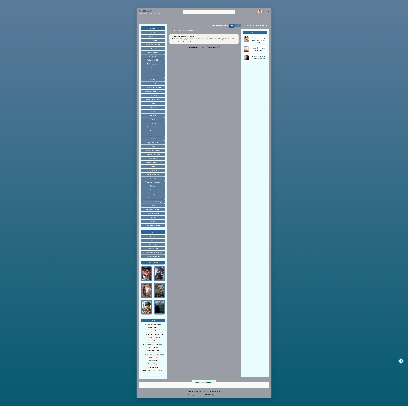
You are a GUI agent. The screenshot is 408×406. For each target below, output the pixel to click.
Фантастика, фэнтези (153, 151)
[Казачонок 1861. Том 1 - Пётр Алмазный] (146, 307)
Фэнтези (153, 80)
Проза (153, 119)
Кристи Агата (153, 347)
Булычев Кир (159, 334)
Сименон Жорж (153, 364)
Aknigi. (149, 11)
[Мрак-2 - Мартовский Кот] (159, 307)
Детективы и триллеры (153, 92)
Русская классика (153, 127)
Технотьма (153, 107)
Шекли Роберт (159, 371)
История (153, 218)
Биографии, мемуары (153, 210)
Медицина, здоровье (153, 44)
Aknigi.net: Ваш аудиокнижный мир (183, 30)
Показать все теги (153, 375)
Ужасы (153, 68)
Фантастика (153, 221)
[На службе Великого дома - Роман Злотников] (146, 273)
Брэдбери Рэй (147, 334)
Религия (153, 186)
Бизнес (153, 72)
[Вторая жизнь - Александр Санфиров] (159, 290)
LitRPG (153, 206)
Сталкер (153, 131)
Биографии (153, 244)
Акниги (198, 391)
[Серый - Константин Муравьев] (159, 273)
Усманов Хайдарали (153, 367)
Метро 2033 (153, 36)
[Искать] (232, 12)
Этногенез (153, 123)
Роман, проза (153, 194)
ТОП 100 (153, 236)
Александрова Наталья (153, 331)
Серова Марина (153, 361)
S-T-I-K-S (153, 84)
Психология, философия (153, 182)
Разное (153, 103)
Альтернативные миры (153, 88)
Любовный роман (153, 198)
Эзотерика (153, 40)
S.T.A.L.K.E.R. (153, 56)
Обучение (153, 115)
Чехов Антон (146, 371)
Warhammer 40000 (153, 60)
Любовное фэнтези (153, 174)
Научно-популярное (153, 225)
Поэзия (153, 48)
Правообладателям (153, 256)
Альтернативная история (153, 162)
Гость (265, 11)
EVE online (153, 95)
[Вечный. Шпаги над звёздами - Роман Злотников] (146, 290)
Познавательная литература (153, 202)
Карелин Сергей (147, 344)
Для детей (153, 178)
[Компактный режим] (232, 25)
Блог (153, 240)
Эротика (153, 32)
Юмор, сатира (153, 52)
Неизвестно (160, 354)
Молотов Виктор (147, 354)
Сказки (153, 147)
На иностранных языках (153, 99)
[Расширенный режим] (238, 25)
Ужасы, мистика (153, 158)
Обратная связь (153, 248)
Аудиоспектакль (153, 135)
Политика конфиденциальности (153, 252)
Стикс (153, 111)
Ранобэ (153, 139)
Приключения (153, 143)
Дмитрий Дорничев (153, 338)
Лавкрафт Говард (153, 351)
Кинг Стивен (160, 344)
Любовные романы (153, 64)
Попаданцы (153, 170)
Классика (153, 190)
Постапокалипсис (153, 214)
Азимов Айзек (153, 328)
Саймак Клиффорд (153, 357)
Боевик (153, 166)
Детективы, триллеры (153, 155)
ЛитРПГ (153, 76)
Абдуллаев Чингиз (154, 324)
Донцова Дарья (153, 341)
